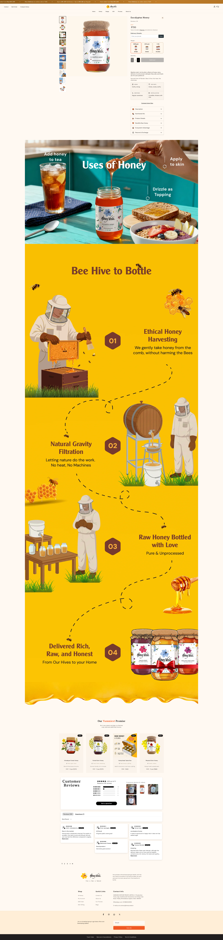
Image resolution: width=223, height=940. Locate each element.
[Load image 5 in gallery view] (62, 50)
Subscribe (129, 928)
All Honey (80, 895)
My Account (81, 898)
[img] (69, 826)
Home (93, 11)
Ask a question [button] (106, 803)
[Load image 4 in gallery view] (62, 42)
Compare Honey (24, 7)
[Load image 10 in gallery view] (62, 88)
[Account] (215, 7)
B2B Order (81, 901)
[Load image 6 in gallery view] (62, 58)
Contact (6, 7)
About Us (128, 11)
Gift (113, 11)
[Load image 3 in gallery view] (62, 35)
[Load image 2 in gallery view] (62, 27)
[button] (97, 787)
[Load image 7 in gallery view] (62, 65)
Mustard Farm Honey (152, 760)
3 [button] (67, 864)
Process (120, 11)
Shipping (142, 30)
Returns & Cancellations (104, 937)
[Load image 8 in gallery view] (62, 73)
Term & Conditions (130, 937)
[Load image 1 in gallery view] (62, 19)
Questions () (79, 814)
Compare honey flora (147, 103)
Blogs (97, 904)
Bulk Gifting (81, 904)
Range (107, 11)
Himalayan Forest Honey (71, 760)
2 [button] (64, 864)
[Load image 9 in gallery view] (62, 81)
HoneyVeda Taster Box (124, 760)
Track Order (90, 937)
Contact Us (99, 895)
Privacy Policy (118, 937)
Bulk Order (14, 7)
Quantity (133, 55)
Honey (100, 11)
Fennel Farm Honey (98, 760)
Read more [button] (65, 838)
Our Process (99, 901)
